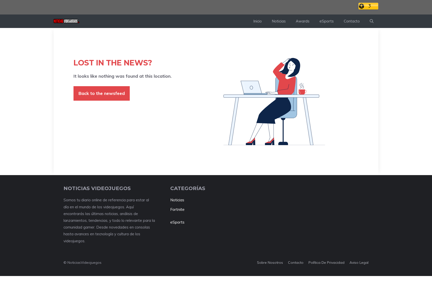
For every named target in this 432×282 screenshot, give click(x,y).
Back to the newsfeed (101, 93)
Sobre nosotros (270, 262)
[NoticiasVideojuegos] (66, 21)
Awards (303, 21)
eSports (327, 21)
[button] (371, 21)
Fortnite (177, 209)
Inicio (257, 21)
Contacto (352, 21)
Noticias (279, 21)
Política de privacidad (326, 262)
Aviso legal (359, 262)
